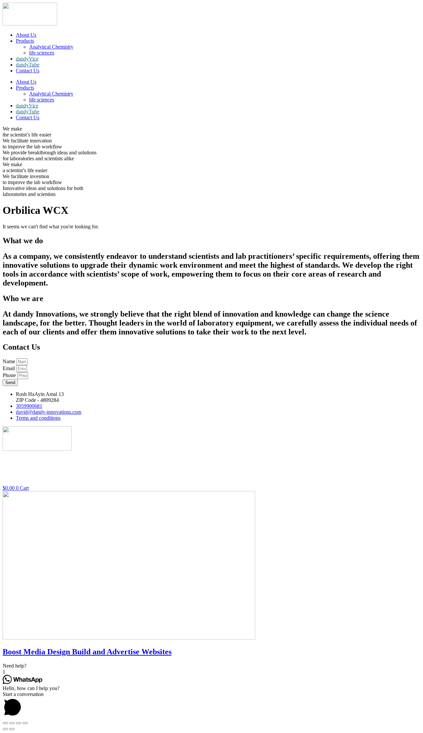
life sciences (41, 53)
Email (9, 368)
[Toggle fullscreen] (18, 723)
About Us (26, 35)
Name (10, 361)
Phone (10, 375)
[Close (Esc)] (5, 723)
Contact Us (27, 70)
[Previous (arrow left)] (5, 729)
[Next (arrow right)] (12, 729)
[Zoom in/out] (25, 723)
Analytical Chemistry (51, 47)
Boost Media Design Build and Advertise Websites (87, 651)
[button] (211, 666)
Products (25, 41)
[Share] (12, 723)
